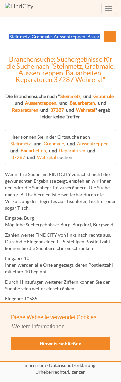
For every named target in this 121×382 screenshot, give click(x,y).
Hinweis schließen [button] (61, 343)
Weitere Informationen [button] (38, 326)
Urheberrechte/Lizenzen (60, 372)
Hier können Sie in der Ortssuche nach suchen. (60, 147)
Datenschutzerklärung (72, 365)
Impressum (34, 365)
